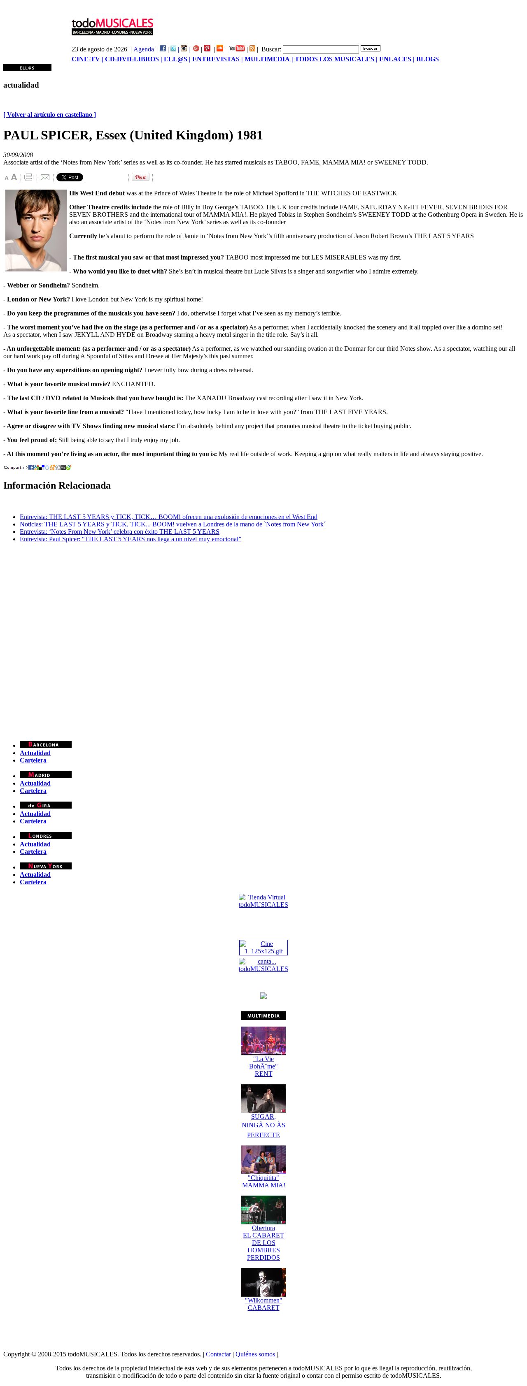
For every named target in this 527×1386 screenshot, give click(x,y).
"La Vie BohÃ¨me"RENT (263, 1066)
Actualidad (35, 752)
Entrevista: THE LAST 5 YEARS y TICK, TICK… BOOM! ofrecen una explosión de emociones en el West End (168, 516)
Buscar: (271, 49)
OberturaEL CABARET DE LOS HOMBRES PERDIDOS (263, 1242)
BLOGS (427, 59)
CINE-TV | (88, 59)
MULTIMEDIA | (269, 59)
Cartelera (33, 760)
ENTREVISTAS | (217, 59)
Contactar (218, 1354)
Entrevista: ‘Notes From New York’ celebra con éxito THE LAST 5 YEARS (119, 531)
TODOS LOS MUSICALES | (336, 59)
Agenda (143, 49)
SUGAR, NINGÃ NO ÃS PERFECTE (263, 1125)
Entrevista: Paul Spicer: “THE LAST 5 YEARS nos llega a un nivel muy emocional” (130, 538)
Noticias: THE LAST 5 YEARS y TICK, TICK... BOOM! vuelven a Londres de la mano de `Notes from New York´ (173, 524)
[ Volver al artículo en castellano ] (49, 114)
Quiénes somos (255, 1354)
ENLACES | (397, 59)
